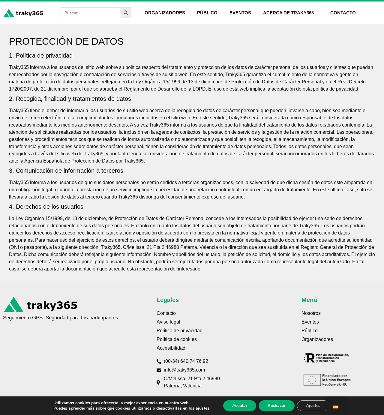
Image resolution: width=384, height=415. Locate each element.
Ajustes (313, 405)
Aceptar (239, 405)
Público (207, 12)
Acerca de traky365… (290, 12)
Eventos (240, 12)
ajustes (202, 408)
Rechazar (277, 405)
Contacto (343, 12)
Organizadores (165, 12)
